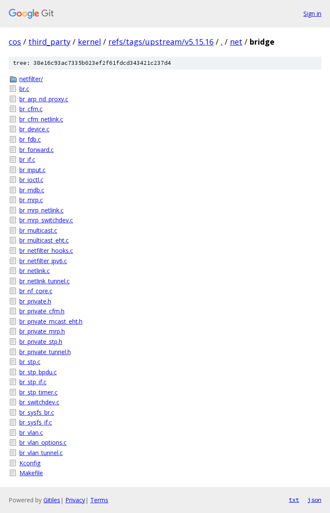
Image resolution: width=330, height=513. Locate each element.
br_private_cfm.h (41, 311)
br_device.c (34, 129)
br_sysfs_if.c (35, 422)
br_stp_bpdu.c (38, 372)
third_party (49, 41)
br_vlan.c (31, 432)
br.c (24, 89)
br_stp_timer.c (38, 392)
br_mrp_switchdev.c (46, 220)
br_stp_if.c (32, 382)
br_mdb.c (31, 190)
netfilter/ (31, 79)
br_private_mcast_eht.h (50, 321)
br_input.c (32, 170)
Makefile (31, 473)
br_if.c (27, 159)
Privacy (75, 500)
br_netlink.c (34, 271)
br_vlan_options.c (43, 442)
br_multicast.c (38, 230)
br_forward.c (36, 150)
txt (294, 500)
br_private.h (35, 301)
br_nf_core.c (35, 291)
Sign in (312, 13)
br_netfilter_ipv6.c (43, 261)
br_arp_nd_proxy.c (43, 99)
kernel (89, 41)
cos (15, 41)
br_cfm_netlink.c (41, 119)
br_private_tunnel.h (45, 352)
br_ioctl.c (31, 180)
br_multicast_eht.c (44, 240)
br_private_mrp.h (42, 331)
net (236, 41)
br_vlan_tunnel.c (41, 453)
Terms (99, 500)
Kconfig (29, 463)
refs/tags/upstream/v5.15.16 (161, 41)
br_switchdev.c (39, 402)
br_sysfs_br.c (36, 412)
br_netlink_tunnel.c (44, 281)
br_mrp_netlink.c (41, 210)
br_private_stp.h (40, 341)
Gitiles (51, 500)
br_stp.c (29, 362)
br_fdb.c (30, 139)
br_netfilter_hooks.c (46, 250)
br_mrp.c (31, 200)
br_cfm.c (31, 109)
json (314, 500)
